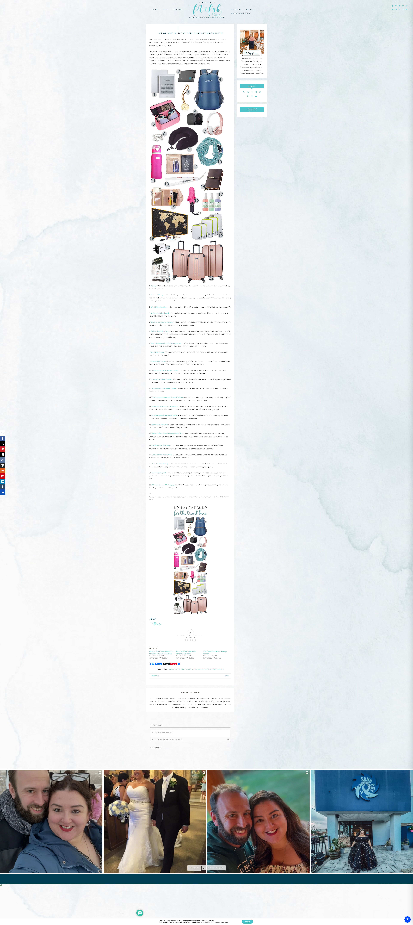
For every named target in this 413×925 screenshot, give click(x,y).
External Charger (158, 295)
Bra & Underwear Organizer (162, 322)
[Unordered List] (167, 739)
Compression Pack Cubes (162, 455)
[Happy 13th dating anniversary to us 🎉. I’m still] (51, 821)
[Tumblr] (2, 486)
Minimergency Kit (159, 473)
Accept (247, 922)
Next (227, 676)
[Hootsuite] (2, 454)
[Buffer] (2, 465)
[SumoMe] (2, 492)
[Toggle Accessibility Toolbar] (407, 919)
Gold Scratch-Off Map (161, 446)
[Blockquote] (170, 739)
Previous (155, 676)
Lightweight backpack (160, 313)
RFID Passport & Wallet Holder (164, 388)
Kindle (153, 286)
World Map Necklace (159, 307)
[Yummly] (2, 470)
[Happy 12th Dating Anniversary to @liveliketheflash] (258, 821)
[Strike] (161, 739)
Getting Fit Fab (206, 9)
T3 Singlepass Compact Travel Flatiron (167, 397)
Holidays (189, 669)
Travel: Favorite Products (212, 669)
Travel (197, 669)
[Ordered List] (164, 739)
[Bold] (152, 739)
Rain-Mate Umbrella (160, 424)
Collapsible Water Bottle (161, 379)
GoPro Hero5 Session (159, 331)
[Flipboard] (2, 476)
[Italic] (155, 739)
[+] (182, 739)
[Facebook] (2, 438)
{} (179, 739)
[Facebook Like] (2, 460)
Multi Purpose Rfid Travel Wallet (165, 415)
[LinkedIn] (2, 481)
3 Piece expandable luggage (163, 485)
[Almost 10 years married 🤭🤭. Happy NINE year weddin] (155, 821)
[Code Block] (173, 739)
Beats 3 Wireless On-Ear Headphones (166, 343)
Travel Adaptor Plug (160, 464)
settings (225, 923)
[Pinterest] (2, 449)
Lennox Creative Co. (222, 879)
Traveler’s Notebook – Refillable (165, 406)
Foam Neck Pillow (158, 361)
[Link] (176, 739)
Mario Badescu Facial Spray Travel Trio (167, 433)
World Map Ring (157, 352)
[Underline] (158, 739)
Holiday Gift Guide (176, 669)
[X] (2, 443)
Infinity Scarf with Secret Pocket (165, 370)
